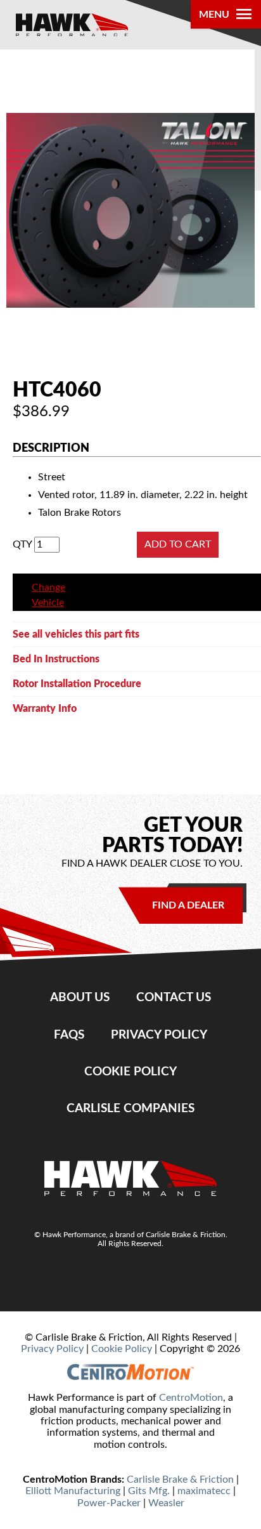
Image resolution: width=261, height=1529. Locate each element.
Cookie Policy (130, 1072)
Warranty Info (45, 709)
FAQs (69, 1035)
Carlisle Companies (130, 1109)
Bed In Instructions (56, 659)
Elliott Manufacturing (72, 1491)
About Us (80, 998)
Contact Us (173, 998)
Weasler (166, 1503)
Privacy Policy (159, 1035)
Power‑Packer (109, 1503)
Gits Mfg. (149, 1491)
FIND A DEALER (188, 905)
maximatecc (204, 1491)
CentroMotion (191, 1398)
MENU (214, 15)
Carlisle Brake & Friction (180, 1479)
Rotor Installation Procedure (77, 684)
